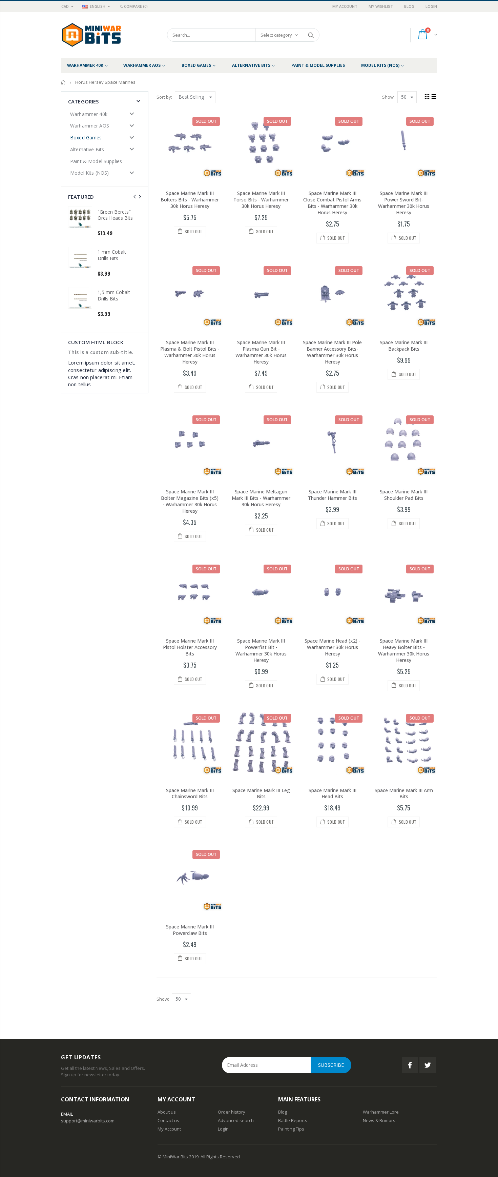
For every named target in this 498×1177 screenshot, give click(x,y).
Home (63, 82)
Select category (276, 35)
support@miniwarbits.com (88, 1121)
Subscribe (331, 1065)
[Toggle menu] (131, 113)
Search (310, 34)
